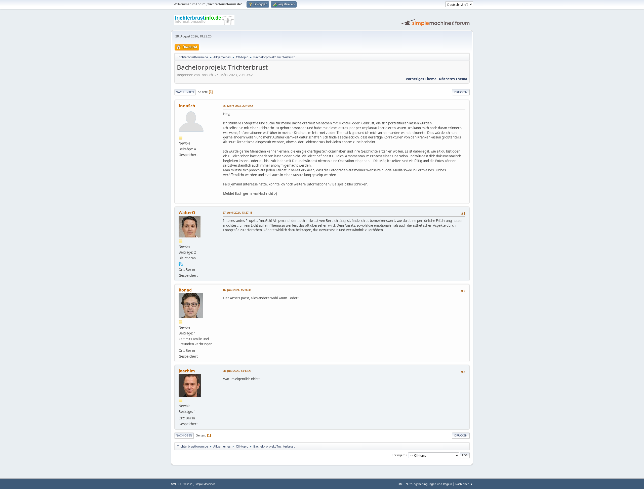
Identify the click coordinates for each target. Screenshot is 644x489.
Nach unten (185, 92)
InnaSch (187, 106)
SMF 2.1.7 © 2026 (182, 483)
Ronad (185, 290)
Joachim (187, 371)
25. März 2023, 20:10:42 (238, 106)
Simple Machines (205, 483)
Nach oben (184, 435)
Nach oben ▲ (464, 484)
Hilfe (399, 484)
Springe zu (399, 455)
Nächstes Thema (453, 79)
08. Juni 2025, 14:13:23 (237, 371)
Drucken (460, 92)
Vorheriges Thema (421, 79)
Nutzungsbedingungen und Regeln (429, 484)
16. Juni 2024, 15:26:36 (237, 290)
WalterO (187, 212)
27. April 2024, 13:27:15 (237, 212)
